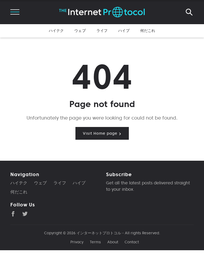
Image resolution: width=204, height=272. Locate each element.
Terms (95, 242)
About (112, 242)
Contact (132, 242)
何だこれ (147, 30)
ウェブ (80, 30)
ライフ (102, 30)
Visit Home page (101, 133)
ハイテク (56, 30)
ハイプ (123, 30)
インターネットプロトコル (98, 233)
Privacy (76, 242)
